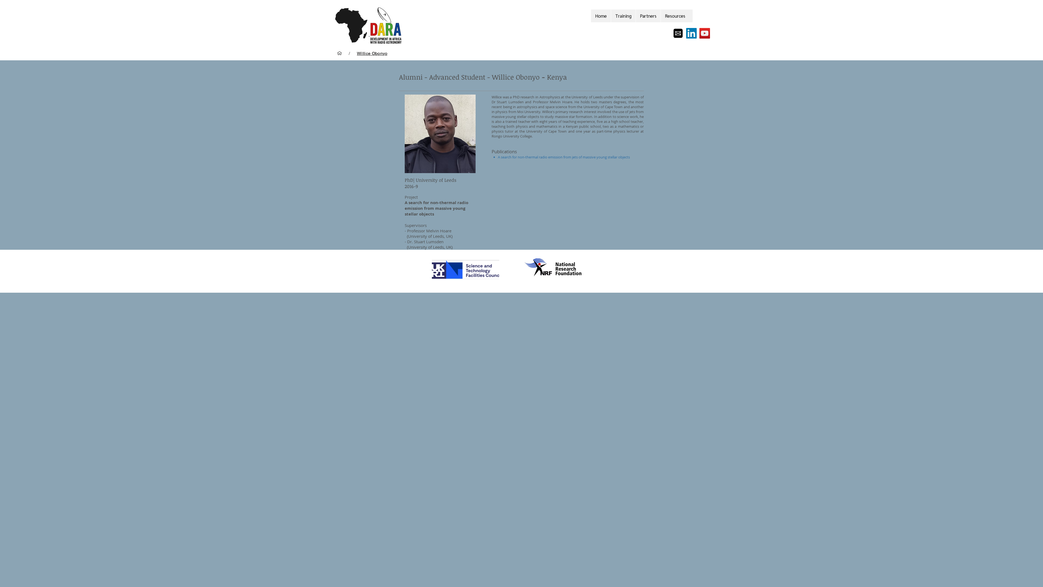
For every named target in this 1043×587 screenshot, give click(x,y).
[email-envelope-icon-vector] (678, 33)
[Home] (339, 53)
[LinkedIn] (691, 33)
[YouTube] (704, 33)
